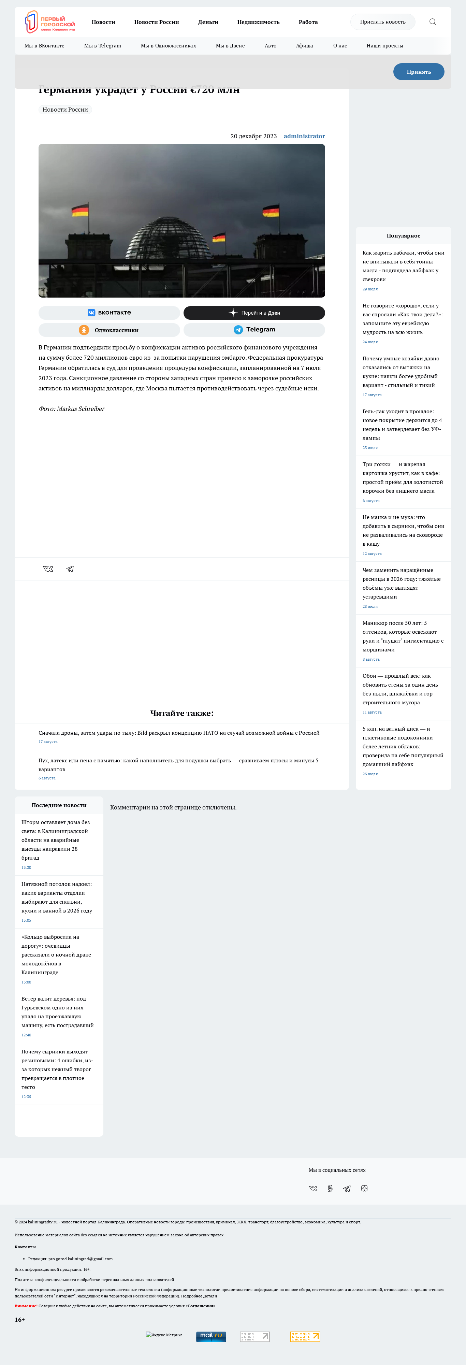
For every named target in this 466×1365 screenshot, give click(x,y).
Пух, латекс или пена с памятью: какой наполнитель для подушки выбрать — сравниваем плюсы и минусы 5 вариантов (179, 768)
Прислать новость (383, 21)
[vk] (49, 569)
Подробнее (191, 1295)
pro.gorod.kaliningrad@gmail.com (80, 1258)
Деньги (208, 21)
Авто (270, 45)
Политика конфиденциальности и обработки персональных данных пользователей (94, 1279)
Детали (210, 1295)
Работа (308, 21)
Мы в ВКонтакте (44, 45)
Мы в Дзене (230, 45)
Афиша (305, 45)
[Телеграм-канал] (254, 330)
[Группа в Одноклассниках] (109, 330)
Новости (103, 21)
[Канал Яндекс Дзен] (254, 313)
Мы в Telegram (102, 45)
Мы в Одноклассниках (168, 45)
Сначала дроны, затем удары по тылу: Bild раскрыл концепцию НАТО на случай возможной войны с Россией (179, 736)
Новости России (156, 21)
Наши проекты (385, 45)
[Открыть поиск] (432, 22)
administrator (304, 136)
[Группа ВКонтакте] (109, 313)
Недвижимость (258, 21)
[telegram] (72, 569)
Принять (419, 71)
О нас (340, 45)
